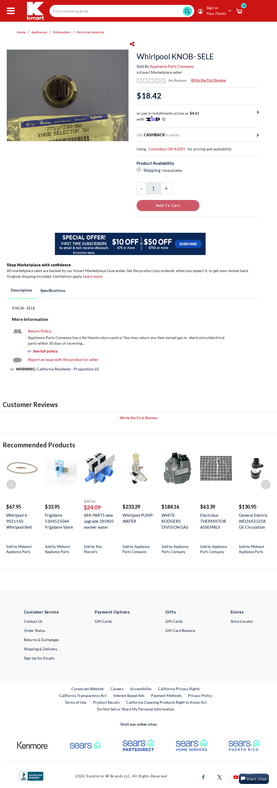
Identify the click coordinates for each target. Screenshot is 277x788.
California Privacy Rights (179, 688)
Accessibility (140, 688)
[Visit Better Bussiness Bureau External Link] (31, 775)
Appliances (39, 32)
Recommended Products (39, 445)
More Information (30, 319)
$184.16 (170, 507)
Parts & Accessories (90, 32)
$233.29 (131, 507)
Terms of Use (75, 702)
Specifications (52, 290)
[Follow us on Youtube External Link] (235, 776)
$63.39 (207, 507)
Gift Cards (103, 621)
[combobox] (122, 11)
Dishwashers (62, 32)
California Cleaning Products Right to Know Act (166, 702)
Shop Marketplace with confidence (39, 265)
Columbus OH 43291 (167, 149)
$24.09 (92, 507)
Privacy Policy (200, 695)
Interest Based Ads (128, 695)
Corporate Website (87, 688)
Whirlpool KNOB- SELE (175, 56)
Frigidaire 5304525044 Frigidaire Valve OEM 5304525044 (59, 521)
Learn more (92, 276)
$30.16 (89, 501)
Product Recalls (106, 702)
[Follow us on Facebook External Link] (203, 776)
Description (21, 290)
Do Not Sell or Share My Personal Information (135, 709)
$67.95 (13, 507)
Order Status (34, 630)
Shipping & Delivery (40, 649)
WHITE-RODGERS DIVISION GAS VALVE (174, 521)
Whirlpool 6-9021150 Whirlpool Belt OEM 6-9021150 (21, 521)
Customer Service (41, 611)
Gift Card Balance (180, 630)
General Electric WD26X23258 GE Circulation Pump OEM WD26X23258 (253, 521)
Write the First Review (208, 80)
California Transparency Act (83, 695)
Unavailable (173, 170)
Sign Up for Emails (39, 658)
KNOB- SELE (23, 308)
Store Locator (241, 621)
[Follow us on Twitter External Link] (219, 776)
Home (21, 32)
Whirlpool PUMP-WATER (138, 518)
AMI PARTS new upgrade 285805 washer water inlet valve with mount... (99, 521)
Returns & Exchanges (41, 639)
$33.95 (52, 507)
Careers (117, 688)
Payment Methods (166, 695)
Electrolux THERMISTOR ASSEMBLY (213, 521)
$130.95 (247, 507)
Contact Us (33, 621)
